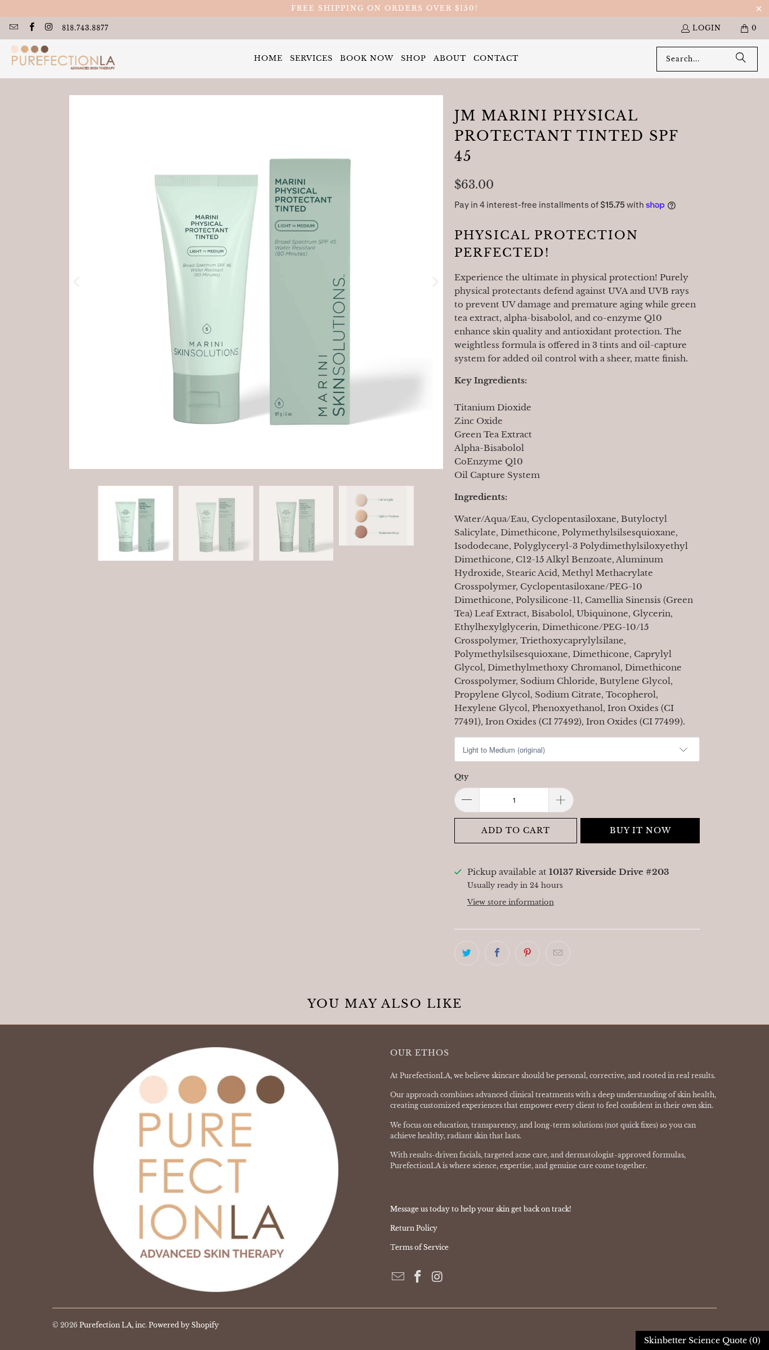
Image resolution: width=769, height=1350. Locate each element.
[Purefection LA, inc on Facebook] (30, 28)
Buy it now (640, 830)
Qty (461, 776)
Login (706, 28)
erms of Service (422, 1247)
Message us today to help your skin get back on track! (480, 1209)
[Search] (741, 59)
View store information (510, 902)
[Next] (435, 282)
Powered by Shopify (184, 1325)
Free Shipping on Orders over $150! (385, 8)
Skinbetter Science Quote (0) (702, 1340)
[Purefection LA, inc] (63, 59)
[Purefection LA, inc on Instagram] (48, 28)
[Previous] (78, 282)
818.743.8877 (85, 28)
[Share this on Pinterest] (527, 953)
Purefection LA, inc (112, 1325)
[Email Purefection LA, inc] (13, 28)
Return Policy (413, 1228)
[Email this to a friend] (558, 953)
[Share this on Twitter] (466, 953)
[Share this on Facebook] (497, 953)
